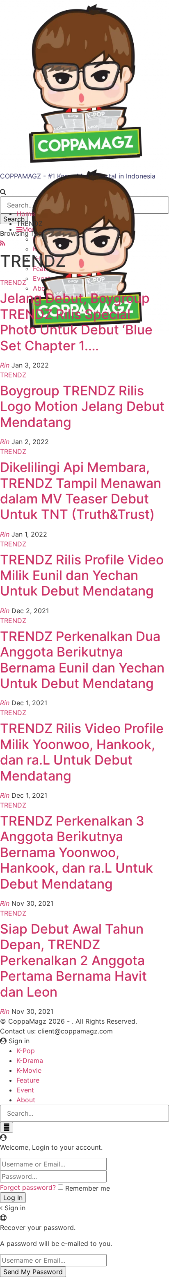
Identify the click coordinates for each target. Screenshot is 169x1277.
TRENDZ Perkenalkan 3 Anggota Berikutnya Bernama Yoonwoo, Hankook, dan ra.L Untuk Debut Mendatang (76, 852)
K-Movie (28, 1070)
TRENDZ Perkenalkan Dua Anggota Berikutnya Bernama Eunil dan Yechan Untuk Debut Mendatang (82, 659)
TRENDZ (13, 282)
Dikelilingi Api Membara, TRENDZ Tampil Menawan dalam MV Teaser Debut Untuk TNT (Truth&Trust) (80, 490)
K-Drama (29, 1060)
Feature (27, 1080)
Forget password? (28, 1187)
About (25, 1100)
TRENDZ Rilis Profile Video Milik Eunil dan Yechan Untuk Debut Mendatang (82, 575)
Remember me (87, 1188)
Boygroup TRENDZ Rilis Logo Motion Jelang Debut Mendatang (82, 406)
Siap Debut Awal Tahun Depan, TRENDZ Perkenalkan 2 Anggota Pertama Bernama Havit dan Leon (73, 960)
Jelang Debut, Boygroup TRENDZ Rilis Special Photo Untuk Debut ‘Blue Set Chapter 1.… (76, 321)
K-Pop (25, 1051)
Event (25, 1090)
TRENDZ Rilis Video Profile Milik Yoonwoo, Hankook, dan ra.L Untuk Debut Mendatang (82, 751)
